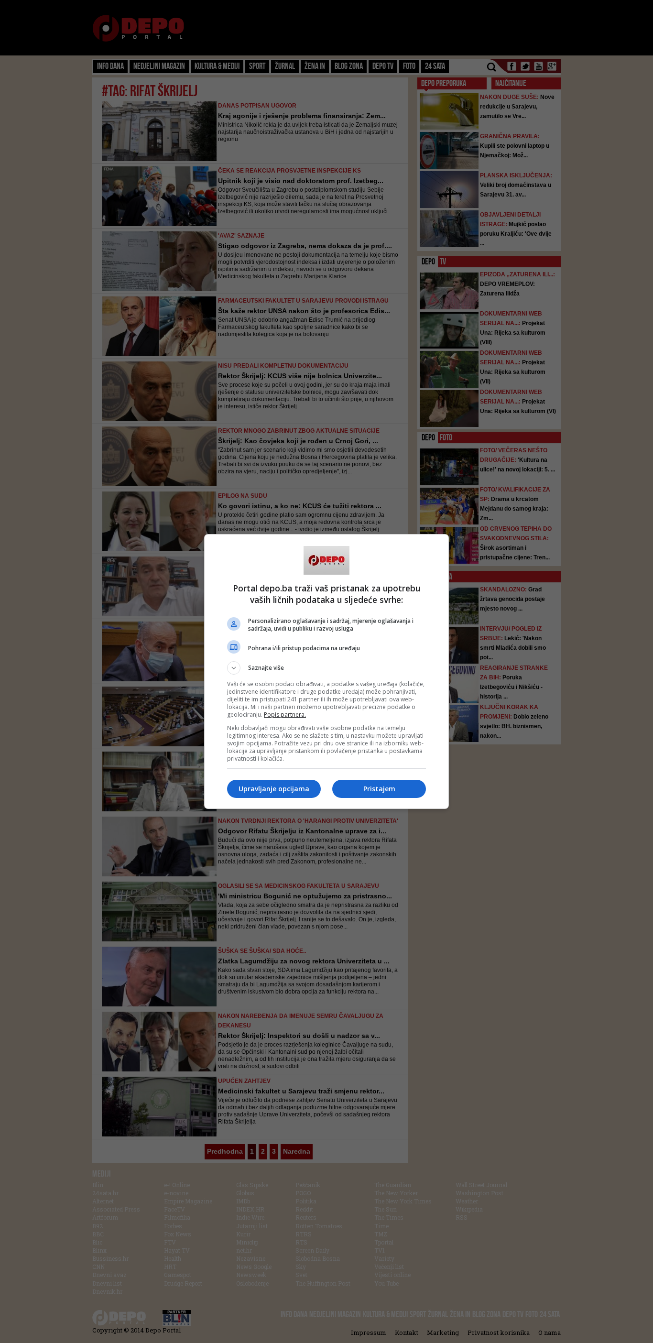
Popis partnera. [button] (285, 714)
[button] (326, 668)
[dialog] (326, 671)
